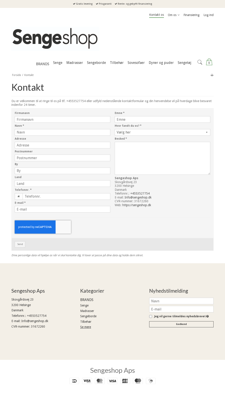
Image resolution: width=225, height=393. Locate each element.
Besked (121, 138)
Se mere (85, 327)
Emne (120, 113)
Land (18, 177)
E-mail (20, 202)
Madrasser (87, 311)
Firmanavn (22, 113)
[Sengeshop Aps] (112, 39)
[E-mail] (181, 309)
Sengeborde (88, 316)
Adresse (20, 138)
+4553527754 (140, 193)
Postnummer (24, 151)
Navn (19, 125)
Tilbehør (85, 321)
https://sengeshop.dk (136, 205)
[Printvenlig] (212, 75)
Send (20, 244)
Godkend (181, 324)
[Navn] (181, 301)
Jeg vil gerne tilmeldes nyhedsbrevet (180, 316)
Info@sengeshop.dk (138, 197)
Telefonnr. (23, 189)
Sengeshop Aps (112, 370)
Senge (84, 305)
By (16, 164)
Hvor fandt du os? (128, 125)
